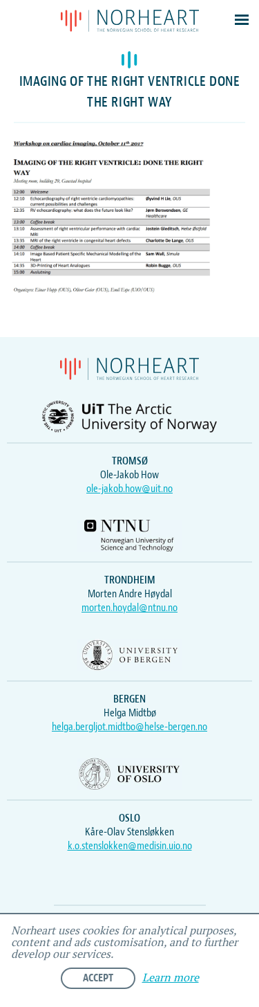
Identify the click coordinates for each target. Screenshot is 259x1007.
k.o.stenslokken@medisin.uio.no (130, 846)
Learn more (170, 978)
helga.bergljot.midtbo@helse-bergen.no (129, 727)
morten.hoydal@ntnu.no (129, 608)
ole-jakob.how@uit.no (129, 489)
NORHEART (130, 20)
